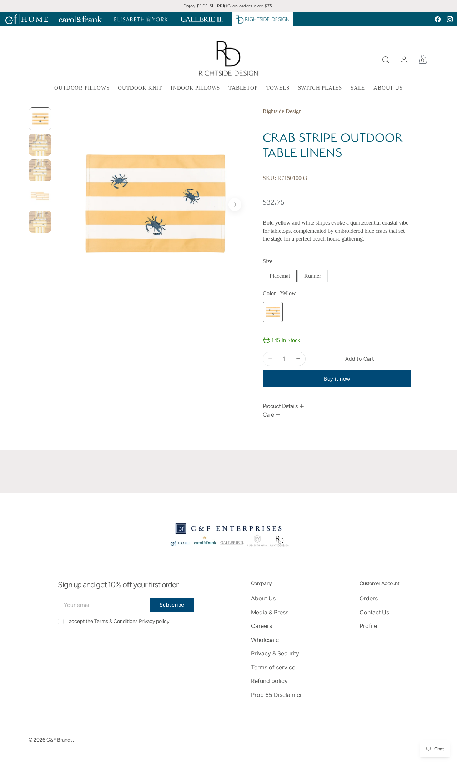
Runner (316, 277)
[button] (385, 59)
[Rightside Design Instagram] (449, 19)
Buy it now (337, 379)
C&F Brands (59, 740)
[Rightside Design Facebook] (437, 19)
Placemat (283, 277)
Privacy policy (154, 621)
